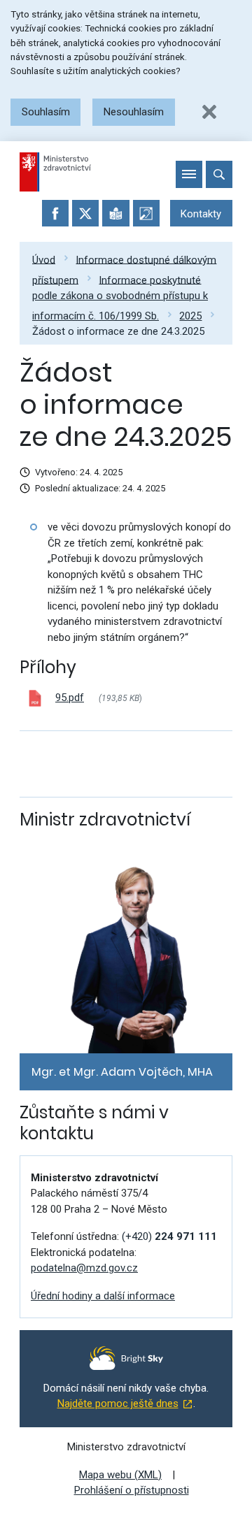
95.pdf (69, 697)
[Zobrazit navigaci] (189, 174)
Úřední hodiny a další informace (103, 1296)
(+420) (169, 1236)
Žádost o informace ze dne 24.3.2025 (118, 331)
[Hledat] (219, 174)
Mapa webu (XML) (120, 1474)
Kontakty (201, 214)
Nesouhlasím (134, 112)
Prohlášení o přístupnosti (131, 1490)
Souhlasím (46, 112)
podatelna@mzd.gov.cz (84, 1268)
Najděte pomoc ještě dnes (117, 1403)
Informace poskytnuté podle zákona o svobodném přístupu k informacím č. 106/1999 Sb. (120, 297)
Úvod (43, 259)
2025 (190, 316)
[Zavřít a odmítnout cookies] (209, 111)
